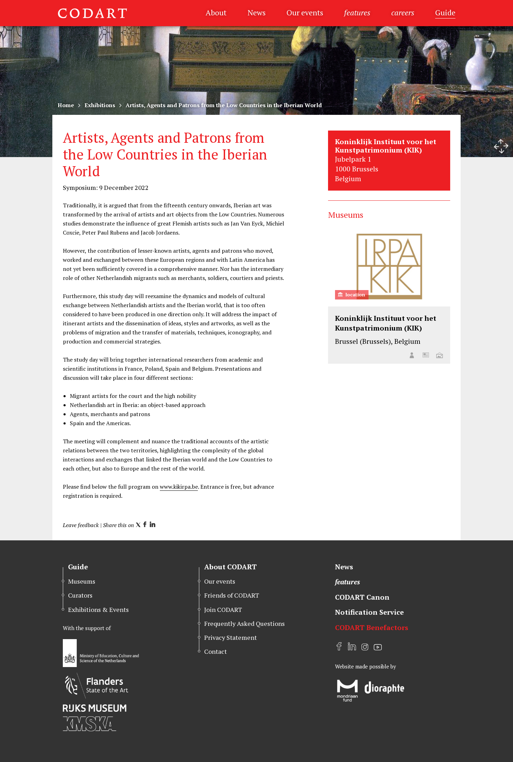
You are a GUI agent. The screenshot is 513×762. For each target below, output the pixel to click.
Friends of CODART (231, 595)
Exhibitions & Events (98, 609)
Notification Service (369, 612)
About (216, 12)
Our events (305, 12)
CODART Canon (362, 597)
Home (66, 105)
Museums (81, 581)
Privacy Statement (230, 637)
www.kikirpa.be (179, 486)
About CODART (230, 566)
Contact (215, 651)
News (256, 12)
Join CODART (223, 609)
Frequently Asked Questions (244, 623)
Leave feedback (81, 525)
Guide (445, 12)
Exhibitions (99, 105)
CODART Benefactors (371, 627)
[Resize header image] (501, 146)
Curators (80, 595)
